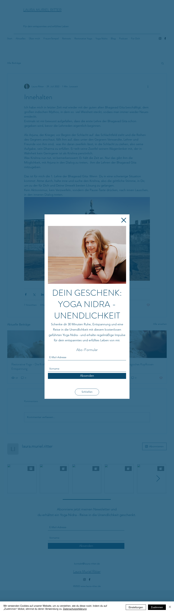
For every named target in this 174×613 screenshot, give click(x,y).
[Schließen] (170, 607)
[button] (123, 220)
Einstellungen (136, 607)
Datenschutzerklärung (75, 608)
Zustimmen (157, 607)
